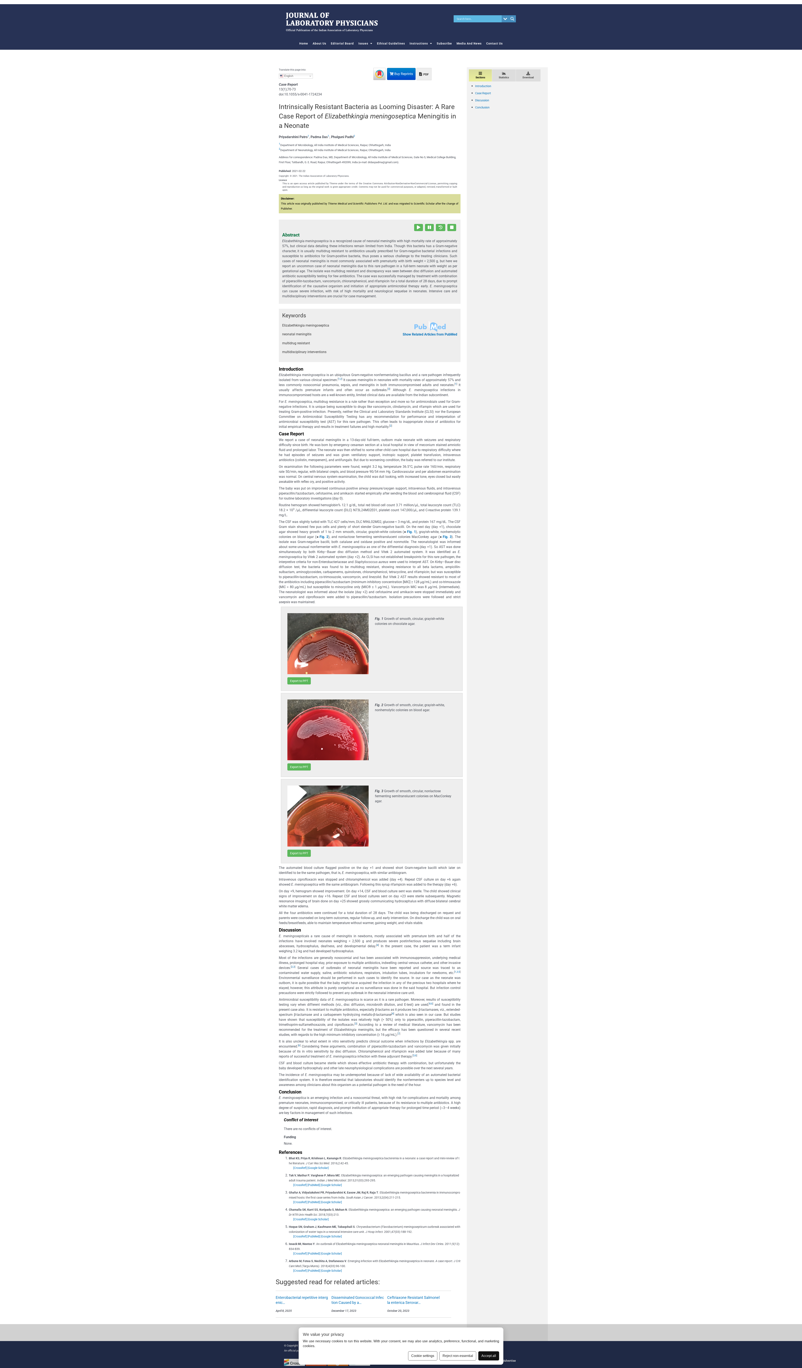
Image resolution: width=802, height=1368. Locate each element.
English (288, 76)
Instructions (419, 43)
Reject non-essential (458, 1356)
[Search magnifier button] (512, 18)
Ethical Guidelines (391, 43)
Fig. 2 (324, 537)
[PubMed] (313, 1185)
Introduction (483, 86)
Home (303, 43)
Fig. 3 (447, 537)
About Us (319, 43)
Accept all (488, 1356)
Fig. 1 (411, 532)
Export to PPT (299, 681)
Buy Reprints (403, 74)
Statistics (504, 77)
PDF (426, 74)
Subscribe (444, 43)
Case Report (483, 93)
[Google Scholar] (318, 1168)
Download (528, 77)
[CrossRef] (300, 1168)
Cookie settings (422, 1356)
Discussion (482, 100)
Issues (363, 43)
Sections (480, 77)
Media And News (469, 43)
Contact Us (494, 43)
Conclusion (482, 107)
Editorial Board (342, 43)
